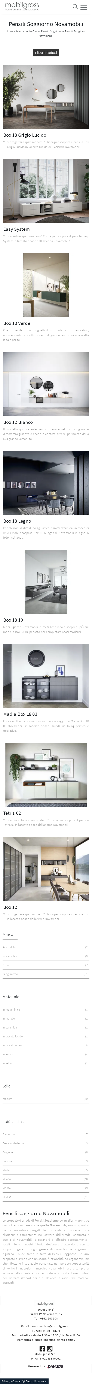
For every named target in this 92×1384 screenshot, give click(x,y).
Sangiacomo (45, 974)
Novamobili (45, 956)
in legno (45, 1054)
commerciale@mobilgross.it (51, 1326)
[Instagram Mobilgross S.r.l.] (49, 1348)
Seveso (45, 1197)
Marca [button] (8, 934)
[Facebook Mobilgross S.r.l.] (42, 1348)
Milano (45, 1179)
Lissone (45, 1161)
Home (9, 31)
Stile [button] (6, 1086)
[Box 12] (46, 869)
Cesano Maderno (45, 1143)
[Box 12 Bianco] (46, 384)
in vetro (45, 1063)
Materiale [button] (11, 996)
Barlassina (45, 1134)
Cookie (16, 1381)
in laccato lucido (45, 1036)
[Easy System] (46, 191)
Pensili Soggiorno (51, 31)
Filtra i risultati (46, 52)
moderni (45, 1099)
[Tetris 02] (46, 775)
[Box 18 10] (46, 582)
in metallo (45, 1018)
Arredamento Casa (27, 31)
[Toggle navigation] (83, 7)
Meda (45, 1170)
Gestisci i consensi (36, 1381)
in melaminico (45, 1009)
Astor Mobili (45, 947)
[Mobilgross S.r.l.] (22, 7)
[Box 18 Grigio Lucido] (46, 97)
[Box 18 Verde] (46, 285)
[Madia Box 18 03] (46, 676)
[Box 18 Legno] (46, 483)
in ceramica (45, 1027)
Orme (45, 965)
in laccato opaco (45, 1045)
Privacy (5, 1381)
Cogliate (45, 1152)
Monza (45, 1188)
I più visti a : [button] (13, 1121)
